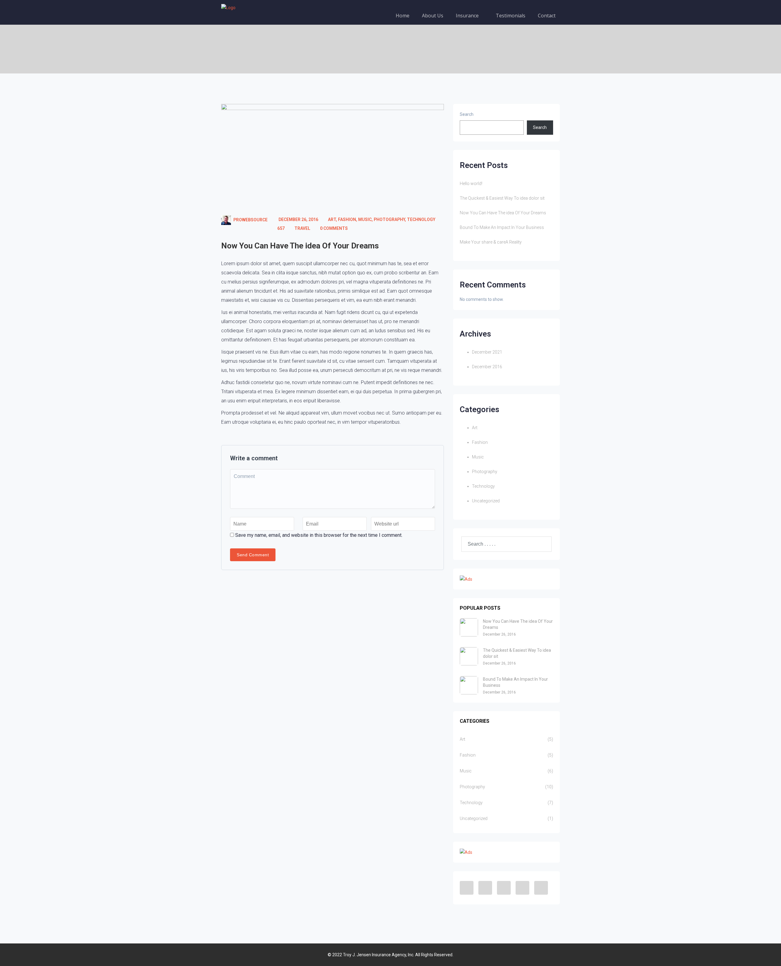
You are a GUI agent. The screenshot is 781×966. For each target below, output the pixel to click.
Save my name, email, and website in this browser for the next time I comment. (318, 535)
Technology (421, 219)
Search (466, 114)
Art (332, 219)
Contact (547, 15)
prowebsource (250, 219)
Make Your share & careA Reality (491, 242)
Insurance (468, 15)
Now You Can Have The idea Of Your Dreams (300, 245)
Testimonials (510, 15)
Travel (302, 228)
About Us (432, 15)
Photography (389, 219)
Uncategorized (486, 500)
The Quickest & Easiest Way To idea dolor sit (502, 198)
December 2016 (487, 366)
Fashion (347, 219)
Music (365, 219)
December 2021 (487, 352)
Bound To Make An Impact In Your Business (502, 227)
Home (402, 15)
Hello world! (471, 183)
